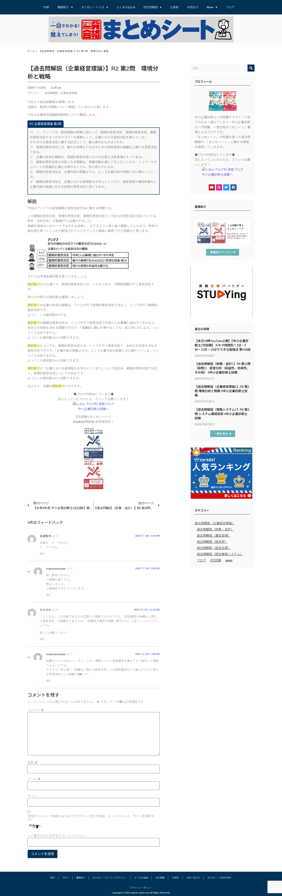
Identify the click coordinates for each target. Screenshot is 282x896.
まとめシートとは (92, 7)
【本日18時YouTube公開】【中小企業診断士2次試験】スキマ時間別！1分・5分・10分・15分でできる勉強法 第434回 (222, 345)
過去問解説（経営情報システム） (220, 554)
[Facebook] (233, 187)
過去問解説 (150, 7)
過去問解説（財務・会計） (215, 529)
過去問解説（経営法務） (214, 548)
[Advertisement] (223, 599)
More (210, 7)
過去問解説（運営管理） (214, 535)
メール (34, 779)
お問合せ (192, 7)
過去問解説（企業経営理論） (61, 93)
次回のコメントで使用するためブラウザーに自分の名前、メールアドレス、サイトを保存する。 (90, 818)
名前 (32, 762)
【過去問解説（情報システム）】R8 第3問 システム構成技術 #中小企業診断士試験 (222, 414)
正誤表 (174, 7)
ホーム (31, 51)
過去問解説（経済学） (212, 541)
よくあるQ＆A (125, 7)
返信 (42, 553)
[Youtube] (212, 187)
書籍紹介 (63, 7)
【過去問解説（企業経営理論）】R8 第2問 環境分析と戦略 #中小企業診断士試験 (222, 391)
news (228, 560)
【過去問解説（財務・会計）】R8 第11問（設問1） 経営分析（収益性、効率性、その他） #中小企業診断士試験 (222, 368)
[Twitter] (226, 187)
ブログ (230, 7)
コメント (35, 709)
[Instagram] (219, 187)
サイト (32, 795)
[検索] (251, 68)
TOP (46, 7)
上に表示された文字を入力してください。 (56, 835)
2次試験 (215, 560)
